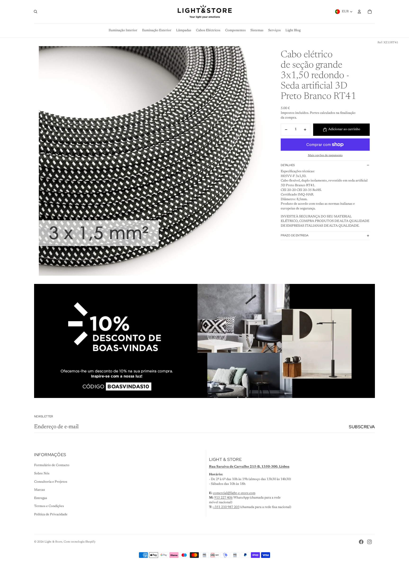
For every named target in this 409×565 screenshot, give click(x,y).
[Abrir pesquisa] (35, 11)
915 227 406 (223, 497)
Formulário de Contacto (51, 465)
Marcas (39, 490)
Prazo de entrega (294, 235)
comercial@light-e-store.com (234, 493)
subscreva (362, 426)
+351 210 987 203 (226, 507)
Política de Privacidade (50, 514)
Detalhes (288, 165)
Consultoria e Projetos (50, 482)
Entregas (40, 498)
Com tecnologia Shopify (80, 541)
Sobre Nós (41, 473)
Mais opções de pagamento (325, 155)
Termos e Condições (49, 506)
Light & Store (53, 541)
